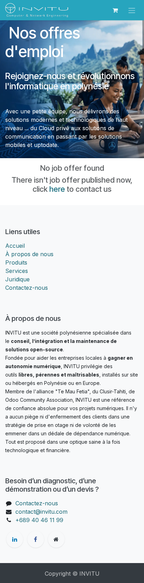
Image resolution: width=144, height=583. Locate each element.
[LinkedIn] (14, 539)
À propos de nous (29, 254)
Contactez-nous (26, 287)
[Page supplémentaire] (56, 539)
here (57, 189)
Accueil (15, 245)
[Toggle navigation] (132, 10)
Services (16, 270)
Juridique (17, 279)
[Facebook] (35, 539)
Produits (16, 262)
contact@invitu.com (41, 511)
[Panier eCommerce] (115, 10)
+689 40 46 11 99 (39, 520)
